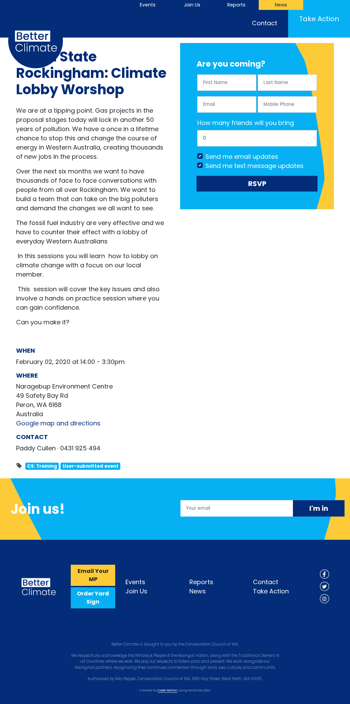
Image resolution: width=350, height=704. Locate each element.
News (281, 4)
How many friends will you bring (245, 122)
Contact (264, 23)
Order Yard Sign (93, 598)
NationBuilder (199, 690)
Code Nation (167, 690)
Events (148, 4)
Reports (236, 4)
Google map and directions (58, 423)
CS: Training (42, 466)
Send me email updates (241, 156)
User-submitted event (91, 466)
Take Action (324, 19)
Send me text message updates (254, 165)
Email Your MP (93, 575)
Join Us (192, 4)
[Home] (38, 586)
